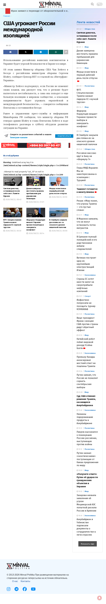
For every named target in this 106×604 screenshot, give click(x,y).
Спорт (88, 296)
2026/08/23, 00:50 (59, 197)
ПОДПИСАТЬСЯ (64, 136)
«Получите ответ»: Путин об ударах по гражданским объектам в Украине (87, 480)
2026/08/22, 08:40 (13, 199)
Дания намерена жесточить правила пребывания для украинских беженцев (35, 193)
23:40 (80, 149)
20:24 (80, 371)
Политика (10, 215)
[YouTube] (33, 589)
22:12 (80, 233)
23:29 (80, 164)
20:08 (80, 392)
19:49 (80, 410)
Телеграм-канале (19, 137)
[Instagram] (8, 589)
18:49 (80, 516)
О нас (15, 581)
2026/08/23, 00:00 (59, 231)
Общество (10, 183)
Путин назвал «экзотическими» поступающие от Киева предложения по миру (87, 459)
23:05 (80, 197)
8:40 (80, 29)
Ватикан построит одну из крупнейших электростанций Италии (86, 264)
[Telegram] (16, 589)
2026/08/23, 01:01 (36, 202)
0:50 (80, 68)
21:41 (80, 275)
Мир (30, 183)
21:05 (80, 314)
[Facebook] (25, 589)
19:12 (80, 449)
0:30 (80, 86)
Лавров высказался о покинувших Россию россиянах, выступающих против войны (87, 438)
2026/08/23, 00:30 (13, 231)
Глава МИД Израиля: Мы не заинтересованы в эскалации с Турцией (87, 174)
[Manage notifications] (99, 598)
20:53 (80, 335)
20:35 (80, 353)
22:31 (80, 215)
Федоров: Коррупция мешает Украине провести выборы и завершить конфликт (35, 225)
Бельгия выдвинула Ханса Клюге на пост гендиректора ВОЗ (46, 10)
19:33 (80, 428)
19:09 (80, 470)
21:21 (80, 296)
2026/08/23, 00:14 (36, 233)
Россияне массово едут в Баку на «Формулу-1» (86, 156)
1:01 (79, 47)
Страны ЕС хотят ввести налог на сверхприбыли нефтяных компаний (85, 285)
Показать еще (87, 544)
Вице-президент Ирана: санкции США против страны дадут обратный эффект (87, 324)
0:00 (80, 131)
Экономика (90, 275)
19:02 (80, 491)
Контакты (25, 581)
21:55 (80, 254)
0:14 (79, 107)
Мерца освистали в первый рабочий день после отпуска (58, 190)
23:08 (80, 185)
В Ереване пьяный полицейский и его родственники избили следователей (87, 242)
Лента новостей (88, 22)
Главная (6, 16)
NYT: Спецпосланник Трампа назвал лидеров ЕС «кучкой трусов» (87, 96)
